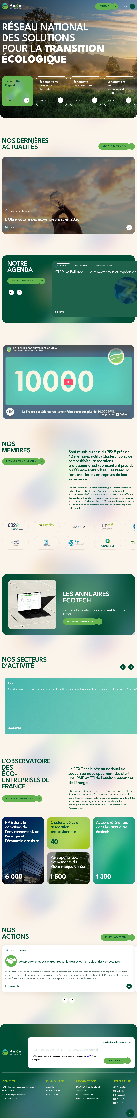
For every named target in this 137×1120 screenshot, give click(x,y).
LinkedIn (120, 1091)
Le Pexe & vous (53, 1091)
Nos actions (52, 1095)
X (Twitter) (121, 1099)
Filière (12, 211)
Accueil (50, 1087)
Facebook (121, 1095)
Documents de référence (88, 1087)
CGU (89, 1056)
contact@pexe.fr (9, 1099)
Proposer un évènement (88, 1099)
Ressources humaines (18, 950)
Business (63, 266)
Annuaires (81, 1091)
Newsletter (121, 1087)
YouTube (121, 1103)
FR (124, 6)
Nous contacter (84, 1095)
